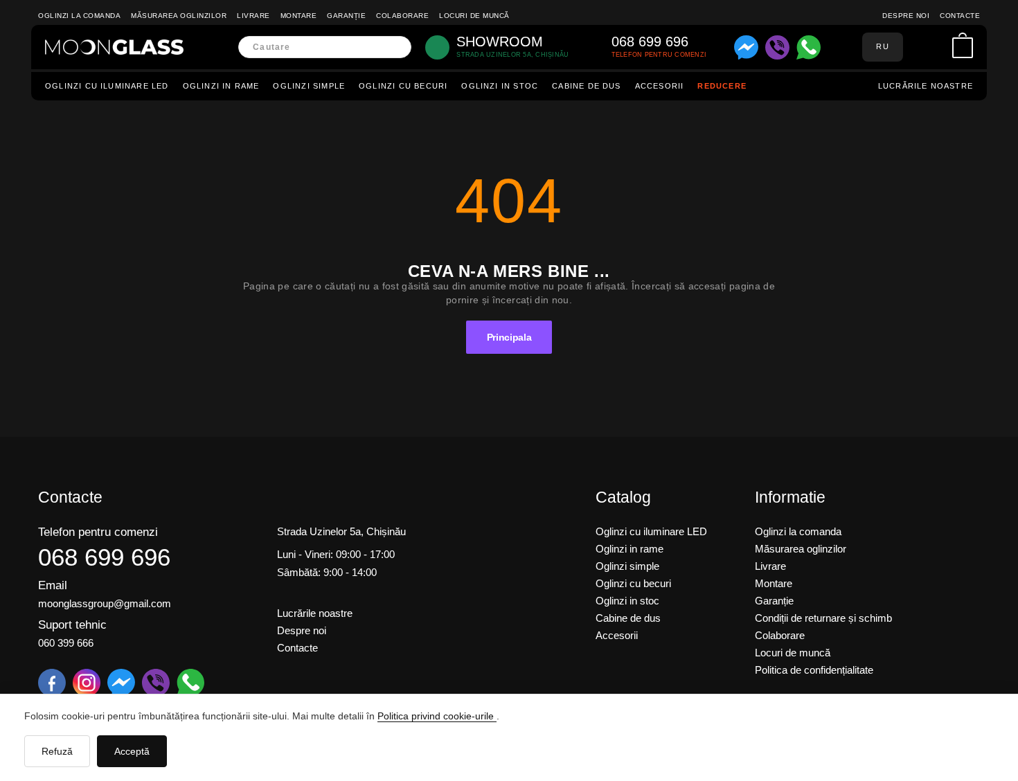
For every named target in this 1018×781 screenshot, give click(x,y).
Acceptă (132, 751)
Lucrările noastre (925, 86)
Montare (298, 15)
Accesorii (659, 86)
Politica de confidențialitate (814, 670)
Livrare (253, 15)
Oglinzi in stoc (499, 86)
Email (52, 585)
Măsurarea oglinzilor (178, 15)
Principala (509, 337)
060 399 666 (65, 643)
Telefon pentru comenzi (98, 532)
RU (882, 46)
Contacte (960, 15)
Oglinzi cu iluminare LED (107, 86)
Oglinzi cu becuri (403, 86)
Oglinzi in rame (221, 86)
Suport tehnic (72, 625)
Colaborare (402, 15)
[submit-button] (396, 47)
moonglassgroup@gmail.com (104, 603)
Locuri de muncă (474, 15)
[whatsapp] (808, 47)
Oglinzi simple (309, 86)
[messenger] (746, 47)
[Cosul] (962, 47)
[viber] (777, 47)
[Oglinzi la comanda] (114, 47)
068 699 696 (104, 557)
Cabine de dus (586, 86)
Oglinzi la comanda (79, 15)
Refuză (57, 751)
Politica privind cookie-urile (437, 715)
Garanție (346, 15)
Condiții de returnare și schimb (823, 618)
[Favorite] (938, 47)
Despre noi (905, 15)
